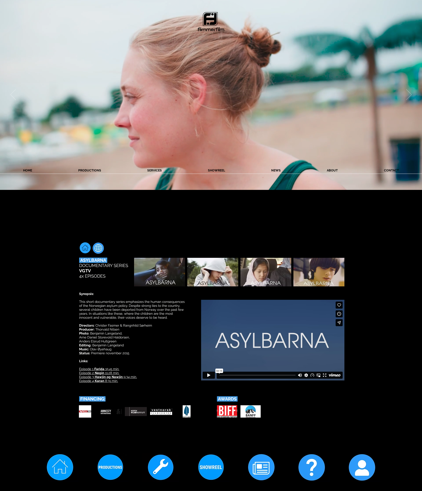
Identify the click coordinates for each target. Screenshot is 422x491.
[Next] (409, 95)
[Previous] (13, 95)
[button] (159, 272)
